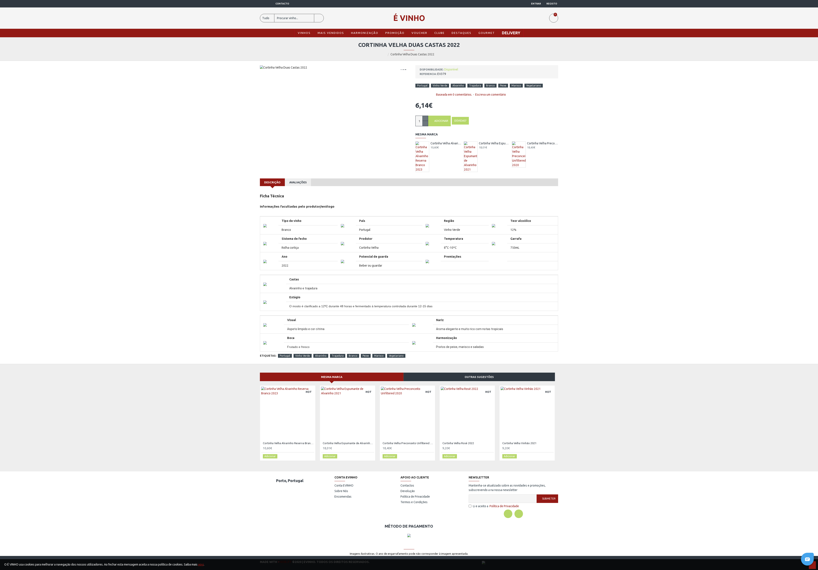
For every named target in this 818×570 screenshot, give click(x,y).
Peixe (503, 85)
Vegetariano (533, 85)
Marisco (516, 85)
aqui (201, 564)
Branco (490, 85)
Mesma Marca (331, 376)
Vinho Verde (440, 85)
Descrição (272, 182)
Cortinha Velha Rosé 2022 (458, 443)
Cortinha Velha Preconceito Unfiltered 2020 (542, 143)
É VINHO (409, 18)
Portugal (422, 85)
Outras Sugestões (479, 376)
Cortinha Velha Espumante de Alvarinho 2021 (494, 143)
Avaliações (298, 182)
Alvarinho (458, 85)
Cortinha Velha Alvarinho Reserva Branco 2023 (446, 143)
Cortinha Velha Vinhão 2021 (519, 443)
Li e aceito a (496, 506)
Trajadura (475, 85)
